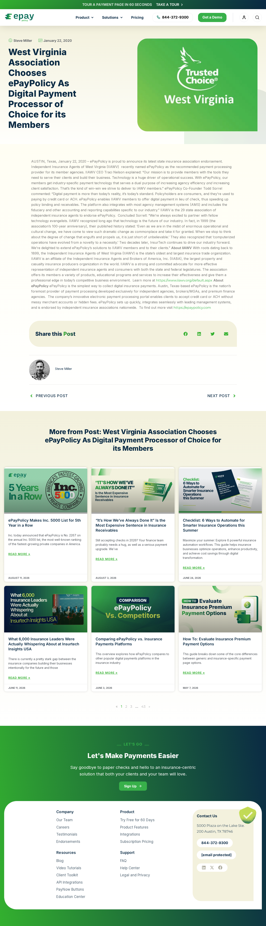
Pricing (137, 17)
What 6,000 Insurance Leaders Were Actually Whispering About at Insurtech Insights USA (43, 644)
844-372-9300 (175, 17)
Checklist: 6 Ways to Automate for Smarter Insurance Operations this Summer (214, 525)
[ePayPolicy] (27, 814)
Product (82, 17)
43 (143, 707)
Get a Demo (212, 17)
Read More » (19, 554)
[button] (185, 333)
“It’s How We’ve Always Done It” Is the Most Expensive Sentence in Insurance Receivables (131, 525)
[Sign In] (244, 17)
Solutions (110, 17)
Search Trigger (257, 17)
